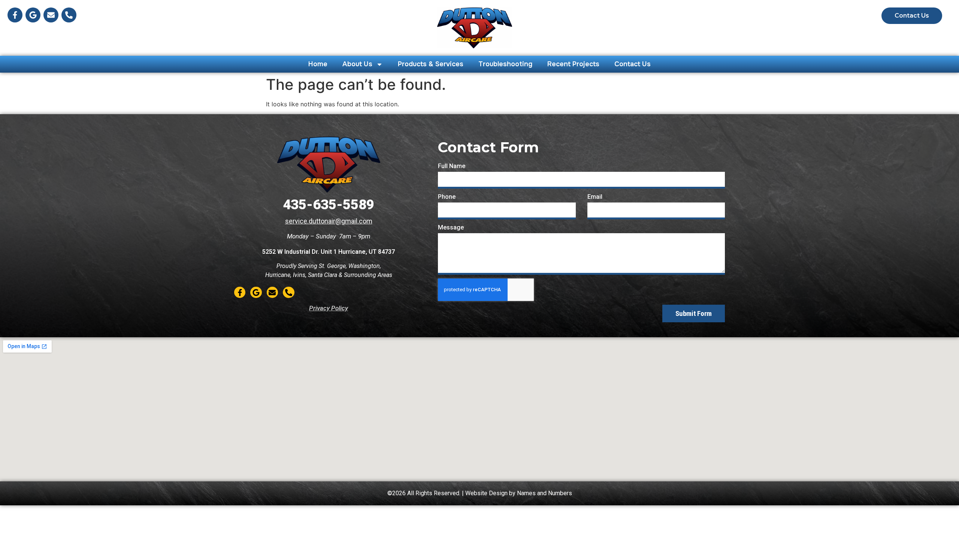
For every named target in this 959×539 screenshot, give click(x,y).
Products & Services (430, 64)
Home (317, 64)
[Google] (32, 14)
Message (451, 227)
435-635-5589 (328, 205)
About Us (357, 64)
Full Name (451, 166)
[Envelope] (50, 14)
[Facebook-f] (14, 14)
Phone (447, 196)
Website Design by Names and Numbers (518, 493)
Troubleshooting (505, 64)
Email (594, 196)
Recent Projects (573, 64)
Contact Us (632, 64)
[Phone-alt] (68, 14)
